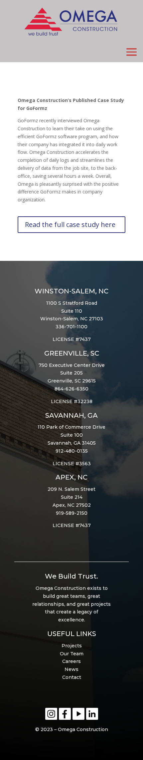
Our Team (71, 654)
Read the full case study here (70, 224)
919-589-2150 (71, 513)
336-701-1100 (71, 327)
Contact (71, 677)
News (71, 669)
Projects (72, 646)
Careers (71, 661)
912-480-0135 (72, 451)
